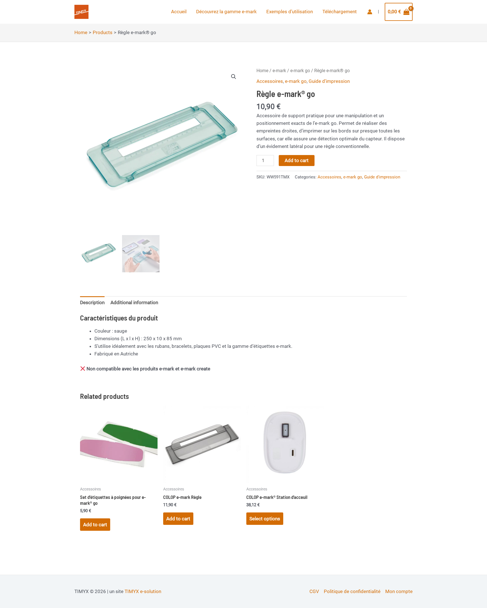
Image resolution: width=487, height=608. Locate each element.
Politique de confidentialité (352, 591)
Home (262, 70)
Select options (264, 518)
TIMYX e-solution (143, 591)
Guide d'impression (329, 81)
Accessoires (269, 81)
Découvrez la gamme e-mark (226, 11)
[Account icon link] (369, 11)
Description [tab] (92, 302)
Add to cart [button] (95, 524)
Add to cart (297, 160)
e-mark (279, 70)
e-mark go (300, 70)
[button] (234, 77)
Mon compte (399, 591)
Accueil (179, 11)
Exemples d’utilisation (289, 11)
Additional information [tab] (134, 302)
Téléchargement (339, 11)
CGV (314, 591)
